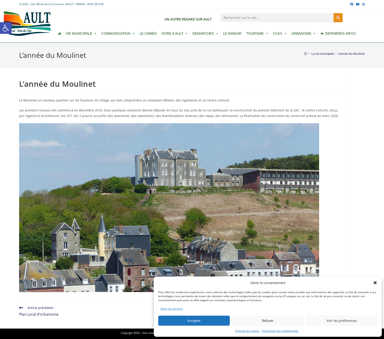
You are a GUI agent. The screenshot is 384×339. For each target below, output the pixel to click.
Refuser (268, 320)
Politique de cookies (247, 331)
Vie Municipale (79, 33)
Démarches (203, 33)
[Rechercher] (338, 17)
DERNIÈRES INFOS (340, 33)
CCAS (277, 33)
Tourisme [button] (255, 33)
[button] (6, 28)
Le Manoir (232, 33)
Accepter (194, 320)
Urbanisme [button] (301, 33)
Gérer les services (171, 309)
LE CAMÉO (148, 33)
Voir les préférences (341, 320)
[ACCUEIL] (59, 33)
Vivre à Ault (172, 33)
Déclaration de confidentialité (280, 331)
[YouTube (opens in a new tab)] (358, 4)
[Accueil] (305, 54)
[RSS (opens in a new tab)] (363, 4)
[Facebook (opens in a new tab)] (352, 4)
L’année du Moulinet (351, 54)
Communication (115, 33)
